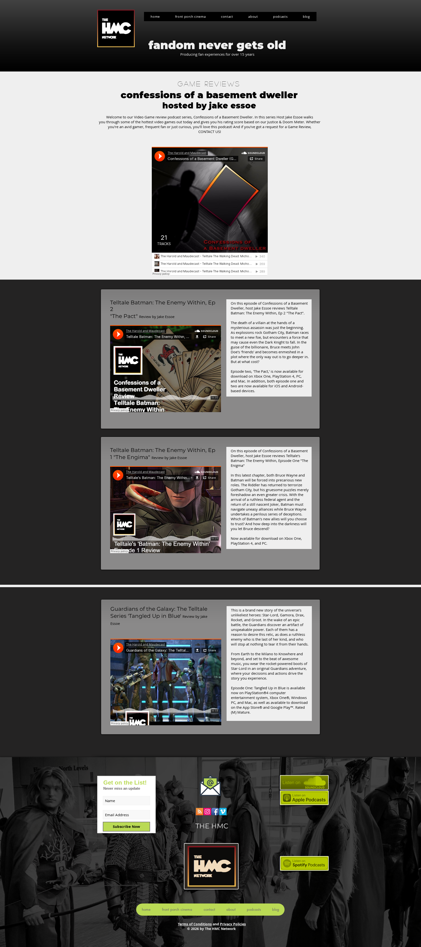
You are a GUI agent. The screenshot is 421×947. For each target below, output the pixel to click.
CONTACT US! (209, 131)
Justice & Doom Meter (285, 121)
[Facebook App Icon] (215, 811)
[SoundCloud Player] (210, 211)
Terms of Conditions (195, 924)
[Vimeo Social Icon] (223, 811)
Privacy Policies (233, 924)
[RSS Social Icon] (199, 811)
